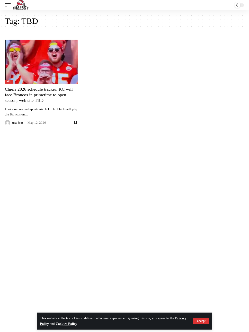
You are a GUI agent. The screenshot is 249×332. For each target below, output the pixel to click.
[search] (227, 5)
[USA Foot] (20, 5)
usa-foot (17, 122)
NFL (9, 81)
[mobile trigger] (9, 5)
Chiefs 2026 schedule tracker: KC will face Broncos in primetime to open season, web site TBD (39, 95)
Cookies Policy (66, 324)
